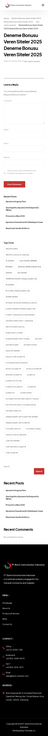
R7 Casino (10, 285)
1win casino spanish (32, 61)
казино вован (26, 393)
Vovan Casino (12, 297)
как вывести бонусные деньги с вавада (22, 399)
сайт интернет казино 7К (16, 447)
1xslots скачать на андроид (17, 255)
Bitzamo (9, 267)
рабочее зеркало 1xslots (16, 435)
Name (6, 129)
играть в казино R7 (34, 369)
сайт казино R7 (12, 453)
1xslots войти (12, 249)
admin (6, 61)
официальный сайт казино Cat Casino (22, 417)
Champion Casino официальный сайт (21, 279)
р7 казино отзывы (33, 429)
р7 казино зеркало (13, 429)
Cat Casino (22, 273)
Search (7, 466)
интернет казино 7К (14, 375)
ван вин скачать (30, 345)
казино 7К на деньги (14, 387)
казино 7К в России (14, 381)
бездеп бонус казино (14, 333)
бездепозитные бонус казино (18, 339)
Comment (8, 101)
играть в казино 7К (13, 369)
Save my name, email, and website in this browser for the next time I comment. (21, 172)
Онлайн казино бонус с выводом (19, 321)
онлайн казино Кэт (14, 411)
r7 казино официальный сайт (18, 291)
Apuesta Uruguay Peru (16, 201)
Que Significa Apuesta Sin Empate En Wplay (22, 208)
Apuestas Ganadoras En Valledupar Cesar (24, 222)
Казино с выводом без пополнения (20, 315)
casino (9, 273)
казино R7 (32, 387)
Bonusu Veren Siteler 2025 (29, 267)
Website (7, 157)
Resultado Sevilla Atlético (17, 228)
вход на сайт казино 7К (15, 357)
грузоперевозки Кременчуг (17, 363)
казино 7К (31, 375)
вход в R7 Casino (13, 351)
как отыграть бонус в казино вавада (21, 405)
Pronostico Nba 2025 (15, 216)
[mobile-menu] (41, 5)
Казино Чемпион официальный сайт (21, 309)
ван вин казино (12, 345)
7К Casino (10, 261)
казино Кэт (10, 393)
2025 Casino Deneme (28, 261)
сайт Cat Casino (13, 441)
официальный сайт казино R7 (18, 423)
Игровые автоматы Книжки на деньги (21, 303)
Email (6, 143)
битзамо (38, 339)
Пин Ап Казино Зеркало (15, 327)
